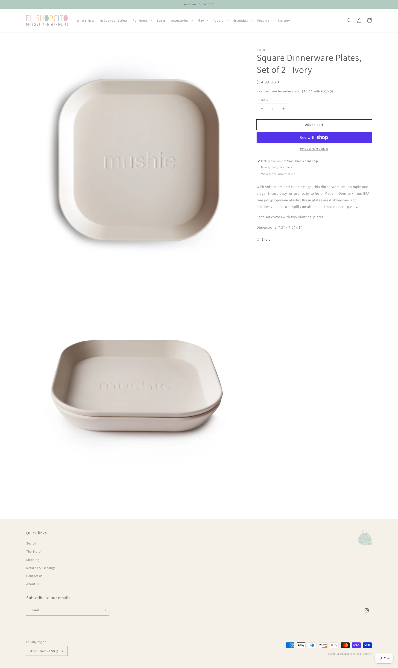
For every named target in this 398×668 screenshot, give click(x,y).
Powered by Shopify (361, 653)
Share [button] (266, 239)
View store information (278, 174)
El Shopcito (343, 653)
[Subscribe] (104, 610)
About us (33, 584)
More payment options (314, 148)
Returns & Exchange (41, 568)
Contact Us (34, 576)
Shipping (32, 560)
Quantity (262, 100)
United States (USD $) (44, 651)
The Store (33, 551)
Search (31, 543)
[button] (349, 20)
